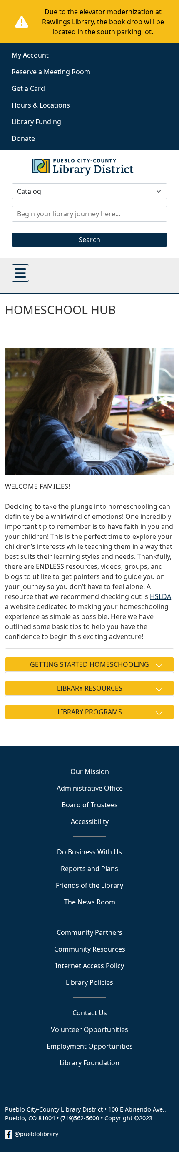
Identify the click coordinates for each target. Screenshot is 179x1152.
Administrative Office (90, 788)
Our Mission (89, 771)
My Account (30, 55)
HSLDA (160, 596)
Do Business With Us (89, 851)
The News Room (89, 902)
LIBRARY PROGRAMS (89, 711)
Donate (23, 138)
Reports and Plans (89, 868)
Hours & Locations (41, 105)
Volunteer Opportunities (89, 1029)
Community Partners (89, 932)
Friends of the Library (89, 885)
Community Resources (89, 949)
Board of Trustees (90, 804)
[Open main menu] (20, 273)
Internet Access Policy (89, 965)
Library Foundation (89, 1062)
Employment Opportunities (90, 1046)
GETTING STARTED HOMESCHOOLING (89, 664)
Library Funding (36, 121)
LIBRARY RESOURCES (89, 688)
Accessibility (90, 821)
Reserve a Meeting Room (51, 71)
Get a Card (28, 88)
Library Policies (89, 982)
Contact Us (89, 1012)
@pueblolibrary (36, 1134)
